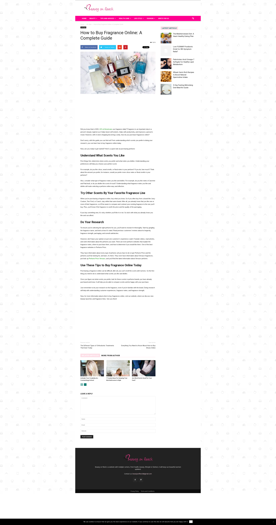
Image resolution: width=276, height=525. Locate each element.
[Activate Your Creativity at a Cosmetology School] (92, 368)
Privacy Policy (135, 491)
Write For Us (163, 18)
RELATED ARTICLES (90, 355)
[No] (273, 522)
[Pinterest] (141, 480)
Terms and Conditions (147, 491)
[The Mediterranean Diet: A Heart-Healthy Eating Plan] (166, 38)
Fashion (150, 18)
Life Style (138, 18)
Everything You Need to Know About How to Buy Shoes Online (138, 347)
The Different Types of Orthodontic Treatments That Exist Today (97, 347)
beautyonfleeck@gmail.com (142, 474)
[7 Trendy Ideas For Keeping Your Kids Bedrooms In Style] (118, 368)
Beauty (92, 18)
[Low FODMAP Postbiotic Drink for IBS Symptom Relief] (166, 50)
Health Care (124, 18)
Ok (191, 522)
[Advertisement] (156, 8)
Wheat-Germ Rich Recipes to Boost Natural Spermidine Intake (183, 74)
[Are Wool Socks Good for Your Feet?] (143, 368)
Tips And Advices (107, 18)
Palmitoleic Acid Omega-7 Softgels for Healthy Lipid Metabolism (183, 61)
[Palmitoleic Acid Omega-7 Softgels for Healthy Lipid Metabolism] (166, 63)
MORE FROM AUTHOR (110, 355)
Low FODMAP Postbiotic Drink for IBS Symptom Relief (183, 49)
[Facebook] (135, 480)
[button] (193, 18)
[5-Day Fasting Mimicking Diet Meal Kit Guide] (166, 89)
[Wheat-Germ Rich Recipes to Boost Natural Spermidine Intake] (166, 76)
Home (84, 18)
